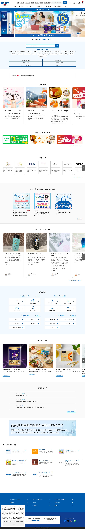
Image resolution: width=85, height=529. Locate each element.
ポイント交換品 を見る (26, 65)
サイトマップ (35, 505)
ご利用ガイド (35, 502)
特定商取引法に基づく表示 (60, 499)
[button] (14, 23)
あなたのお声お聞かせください (42, 9)
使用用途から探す (59, 60)
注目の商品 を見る (59, 62)
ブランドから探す (26, 60)
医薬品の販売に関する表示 (37, 499)
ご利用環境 (12, 502)
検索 (65, 2)
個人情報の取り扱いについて (15, 499)
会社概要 (56, 505)
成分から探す (26, 62)
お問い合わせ (59, 65)
